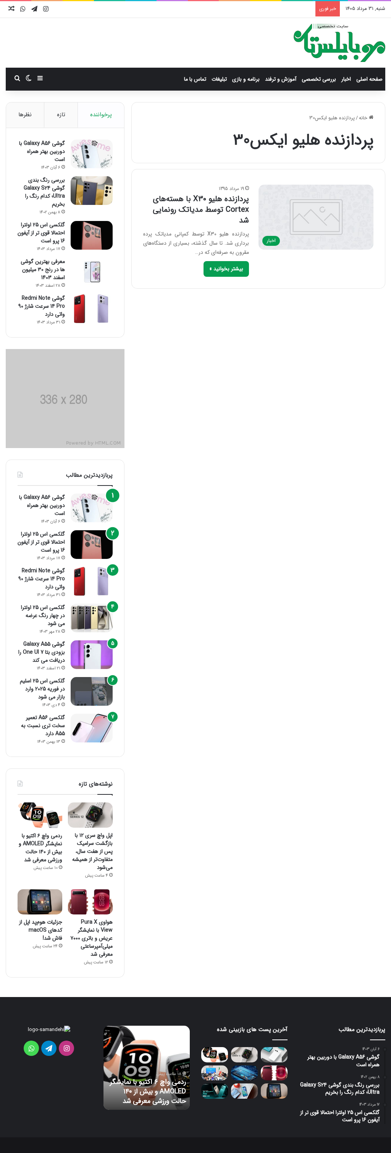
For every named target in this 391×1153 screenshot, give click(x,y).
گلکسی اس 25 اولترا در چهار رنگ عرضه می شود (43, 615)
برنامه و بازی (246, 79)
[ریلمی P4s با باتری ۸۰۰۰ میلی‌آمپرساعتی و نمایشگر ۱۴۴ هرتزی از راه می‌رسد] (214, 1090)
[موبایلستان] (339, 43)
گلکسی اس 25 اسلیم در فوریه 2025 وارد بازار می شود (42, 689)
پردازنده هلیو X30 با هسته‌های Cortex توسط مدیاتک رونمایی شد (201, 209)
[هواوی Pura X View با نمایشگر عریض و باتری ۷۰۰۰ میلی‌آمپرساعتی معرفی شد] (90, 901)
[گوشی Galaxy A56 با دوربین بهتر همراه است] (92, 154)
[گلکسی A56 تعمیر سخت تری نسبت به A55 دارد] (92, 728)
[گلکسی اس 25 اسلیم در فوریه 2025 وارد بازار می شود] (92, 691)
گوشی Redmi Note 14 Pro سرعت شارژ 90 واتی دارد (41, 306)
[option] (146, 1068)
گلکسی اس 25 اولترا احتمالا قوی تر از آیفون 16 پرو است (41, 233)
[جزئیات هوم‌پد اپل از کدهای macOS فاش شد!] (40, 901)
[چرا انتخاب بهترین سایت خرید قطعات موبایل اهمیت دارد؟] (244, 1072)
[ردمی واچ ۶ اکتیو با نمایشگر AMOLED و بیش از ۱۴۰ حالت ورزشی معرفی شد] (40, 815)
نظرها (25, 114)
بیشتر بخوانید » (226, 269)
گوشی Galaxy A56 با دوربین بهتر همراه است (42, 151)
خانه (364, 118)
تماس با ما (195, 79)
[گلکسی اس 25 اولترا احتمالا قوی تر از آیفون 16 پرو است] (92, 235)
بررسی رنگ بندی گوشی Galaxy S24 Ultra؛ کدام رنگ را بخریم (44, 192)
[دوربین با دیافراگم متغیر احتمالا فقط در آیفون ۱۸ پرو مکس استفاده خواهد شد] (244, 1090)
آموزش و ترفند (280, 79)
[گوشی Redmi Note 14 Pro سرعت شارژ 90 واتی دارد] (92, 308)
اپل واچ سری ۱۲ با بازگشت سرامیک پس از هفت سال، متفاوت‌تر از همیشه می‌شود (92, 851)
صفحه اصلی (369, 79)
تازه (61, 114)
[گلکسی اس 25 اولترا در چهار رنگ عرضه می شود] (92, 618)
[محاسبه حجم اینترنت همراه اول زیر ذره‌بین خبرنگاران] (214, 1072)
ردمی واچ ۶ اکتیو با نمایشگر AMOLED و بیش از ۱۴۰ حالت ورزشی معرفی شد (40, 847)
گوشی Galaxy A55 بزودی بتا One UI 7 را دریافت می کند (41, 652)
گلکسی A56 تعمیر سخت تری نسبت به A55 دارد (43, 725)
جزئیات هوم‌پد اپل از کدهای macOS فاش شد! (40, 930)
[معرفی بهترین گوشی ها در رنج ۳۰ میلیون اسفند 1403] (92, 272)
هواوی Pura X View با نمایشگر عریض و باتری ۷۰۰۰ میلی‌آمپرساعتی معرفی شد (91, 938)
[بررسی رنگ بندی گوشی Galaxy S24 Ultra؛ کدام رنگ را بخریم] (92, 190)
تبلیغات (219, 79)
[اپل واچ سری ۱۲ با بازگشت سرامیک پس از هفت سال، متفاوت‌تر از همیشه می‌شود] (90, 815)
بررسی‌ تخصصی (319, 79)
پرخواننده (101, 114)
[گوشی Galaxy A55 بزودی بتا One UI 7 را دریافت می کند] (92, 654)
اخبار (346, 79)
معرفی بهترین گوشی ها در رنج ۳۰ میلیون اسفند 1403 (43, 269)
